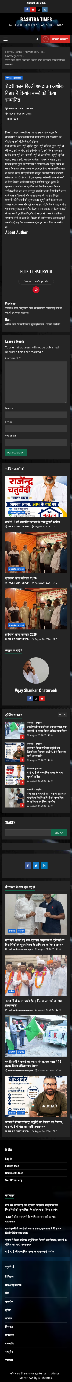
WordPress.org (13, 1180)
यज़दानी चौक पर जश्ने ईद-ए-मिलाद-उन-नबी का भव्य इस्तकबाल (14, 800)
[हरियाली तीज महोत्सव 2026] (36, 552)
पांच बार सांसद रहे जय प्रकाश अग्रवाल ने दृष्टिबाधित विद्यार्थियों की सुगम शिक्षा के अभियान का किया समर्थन (14, 777)
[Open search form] (37, 39)
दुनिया (8, 1310)
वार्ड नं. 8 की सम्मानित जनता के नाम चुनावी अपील (32, 522)
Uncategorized (13, 77)
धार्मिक (29, 793)
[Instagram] (45, 9)
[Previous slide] (60, 715)
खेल (7, 1293)
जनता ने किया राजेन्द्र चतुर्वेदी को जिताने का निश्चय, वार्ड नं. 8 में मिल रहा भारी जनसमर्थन (14, 731)
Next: (32, 321)
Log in (8, 1158)
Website (10, 436)
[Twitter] (36, 698)
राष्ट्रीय (39, 723)
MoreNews (26, 1378)
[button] (5, 39)
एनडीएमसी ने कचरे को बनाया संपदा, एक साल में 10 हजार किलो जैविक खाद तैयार (33, 1063)
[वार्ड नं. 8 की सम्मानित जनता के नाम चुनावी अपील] (36, 496)
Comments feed (14, 1173)
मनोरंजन (9, 1335)
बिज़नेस (9, 1326)
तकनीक (9, 1301)
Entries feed (12, 1166)
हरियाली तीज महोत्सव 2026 (21, 578)
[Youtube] (33, 9)
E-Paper (9, 1276)
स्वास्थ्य (9, 1360)
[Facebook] (27, 9)
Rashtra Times (36, 19)
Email (8, 422)
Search (10, 822)
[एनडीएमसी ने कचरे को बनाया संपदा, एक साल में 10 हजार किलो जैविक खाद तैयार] (36, 1036)
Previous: (33, 307)
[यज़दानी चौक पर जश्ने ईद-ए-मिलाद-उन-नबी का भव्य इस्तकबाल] (36, 975)
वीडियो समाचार (60, 39)
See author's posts (36, 281)
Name (9, 408)
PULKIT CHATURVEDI (21, 108)
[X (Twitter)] (39, 9)
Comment (13, 358)
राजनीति (30, 723)
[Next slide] (64, 715)
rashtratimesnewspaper (20, 949)
